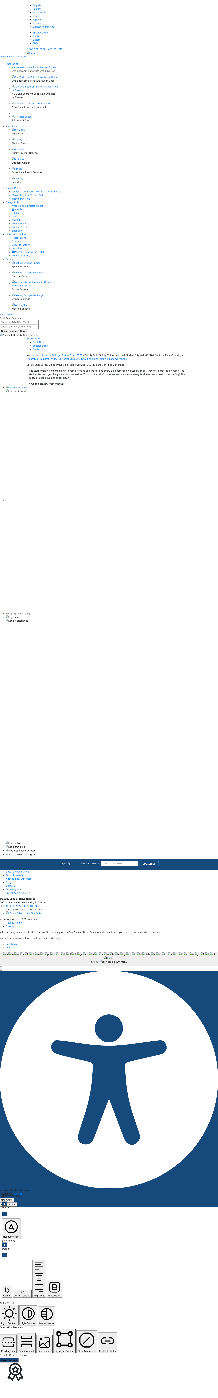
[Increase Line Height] (4, 1244)
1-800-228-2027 (36, 49)
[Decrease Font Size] (4, 1214)
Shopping (17, 230)
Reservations (19, 237)
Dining (15, 212)
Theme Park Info (21, 198)
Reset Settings (9, 1360)
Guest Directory (21, 244)
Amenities (11, 126)
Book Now (38, 342)
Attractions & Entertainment (27, 205)
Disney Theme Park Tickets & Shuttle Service (37, 191)
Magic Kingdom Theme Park (28, 195)
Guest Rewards (14, 875)
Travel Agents (13, 889)
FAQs (35, 43)
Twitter (10, 947)
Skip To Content (9, 1355)
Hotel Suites (13, 63)
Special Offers (40, 32)
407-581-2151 (55, 49)
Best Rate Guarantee (17, 871)
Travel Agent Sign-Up (18, 892)
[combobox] (109, 959)
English (37, 5)
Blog (8, 882)
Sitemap (10, 926)
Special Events (20, 227)
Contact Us (39, 36)
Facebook (11, 944)
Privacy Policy (14, 922)
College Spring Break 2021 (67, 355)
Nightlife (16, 219)
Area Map (19, 209)
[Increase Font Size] (4, 1203)
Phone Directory (21, 255)
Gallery (36, 39)
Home (45, 355)
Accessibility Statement (19, 878)
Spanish (37, 8)
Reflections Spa (20, 223)
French (36, 16)
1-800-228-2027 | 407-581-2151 (21, 905)
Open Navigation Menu (13, 56)
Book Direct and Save (13, 331)
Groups (10, 259)
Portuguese (39, 12)
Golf (14, 216)
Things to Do (13, 202)
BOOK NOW (33, 338)
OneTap (18, 1193)
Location (17, 248)
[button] (1, 968)
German (37, 23)
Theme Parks (13, 188)
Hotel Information (16, 234)
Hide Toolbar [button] (8, 1204)
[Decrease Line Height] (4, 1255)
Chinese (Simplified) (44, 26)
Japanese (38, 19)
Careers (10, 885)
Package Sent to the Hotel (29, 251)
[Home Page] (31, 52)
